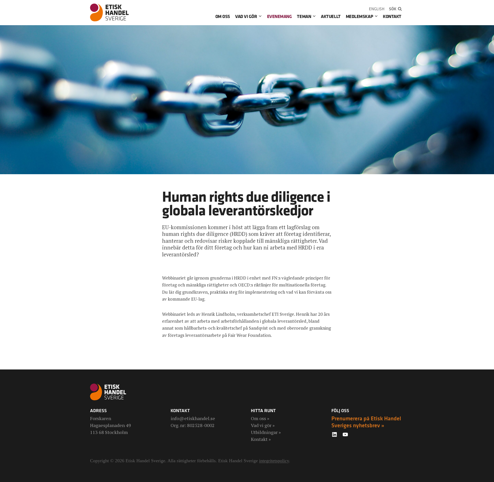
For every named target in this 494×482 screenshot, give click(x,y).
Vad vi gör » (263, 425)
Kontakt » (261, 439)
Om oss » (260, 418)
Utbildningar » (266, 432)
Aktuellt (330, 16)
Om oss (222, 16)
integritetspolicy (274, 460)
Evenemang (279, 16)
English (376, 8)
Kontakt (392, 16)
